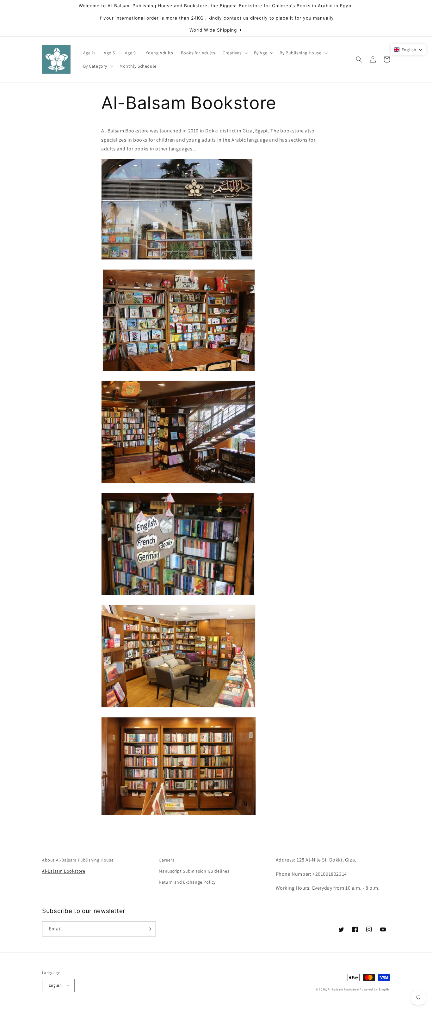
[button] (234, 52)
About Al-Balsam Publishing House (78, 860)
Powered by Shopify (375, 989)
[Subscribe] (149, 929)
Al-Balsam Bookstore (63, 871)
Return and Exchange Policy (187, 882)
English (55, 985)
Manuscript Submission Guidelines (194, 871)
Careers (166, 860)
